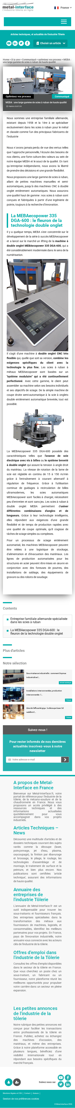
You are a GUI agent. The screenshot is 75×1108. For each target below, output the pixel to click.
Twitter (21, 43)
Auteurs (36, 1093)
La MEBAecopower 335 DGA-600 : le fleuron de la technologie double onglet (36, 631)
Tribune (68, 700)
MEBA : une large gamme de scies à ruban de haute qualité (37, 60)
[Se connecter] (8, 1082)
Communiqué (29, 59)
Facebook (27, 43)
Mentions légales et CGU (12, 1093)
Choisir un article (50, 43)
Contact (27, 1093)
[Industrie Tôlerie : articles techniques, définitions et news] (17, 5)
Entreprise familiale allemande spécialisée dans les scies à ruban (38, 620)
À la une (15, 59)
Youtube (9, 43)
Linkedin (15, 43)
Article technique (65, 683)
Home (6, 59)
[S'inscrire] (17, 1082)
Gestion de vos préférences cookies (21, 1098)
